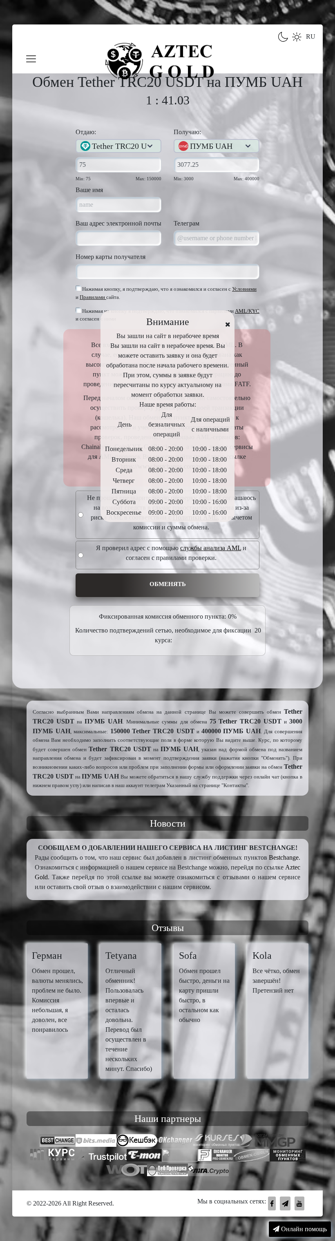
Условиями (244, 289)
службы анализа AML (210, 547)
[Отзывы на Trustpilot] (101, 1156)
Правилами (93, 297)
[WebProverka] (167, 1171)
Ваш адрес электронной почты (118, 223)
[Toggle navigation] (31, 59)
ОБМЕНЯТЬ (168, 584)
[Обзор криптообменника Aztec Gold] (208, 1171)
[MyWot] (126, 1171)
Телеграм (186, 223)
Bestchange (284, 857)
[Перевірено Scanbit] (180, 1156)
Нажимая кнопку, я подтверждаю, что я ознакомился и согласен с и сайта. (166, 293)
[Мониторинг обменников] (252, 1156)
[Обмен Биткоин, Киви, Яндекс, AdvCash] (136, 1141)
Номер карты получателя (110, 256)
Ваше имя (89, 189)
